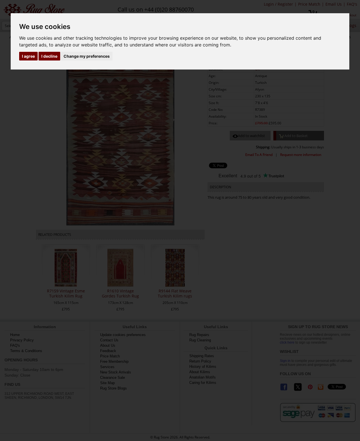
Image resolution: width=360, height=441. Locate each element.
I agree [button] (28, 56)
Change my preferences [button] (87, 56)
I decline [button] (49, 56)
